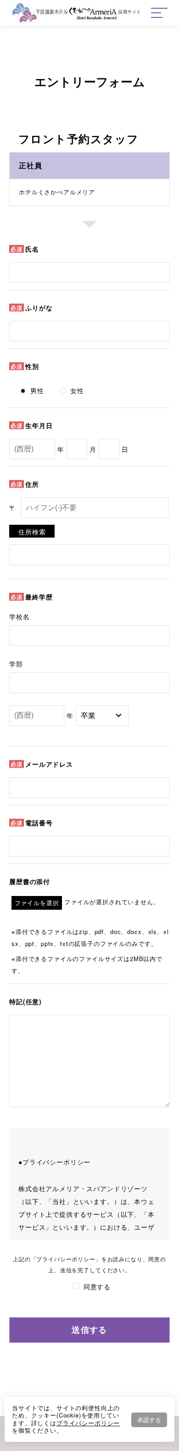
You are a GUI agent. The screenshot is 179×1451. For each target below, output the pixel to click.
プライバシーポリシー (88, 1422)
